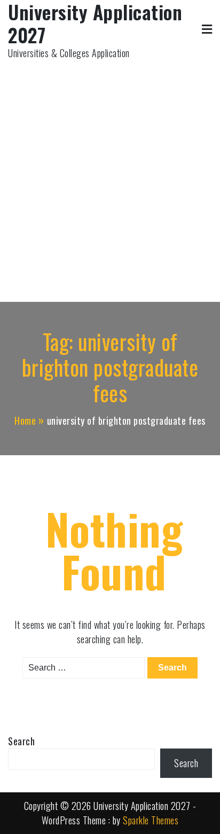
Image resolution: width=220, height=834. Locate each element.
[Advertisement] (110, 176)
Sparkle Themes (150, 820)
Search (21, 741)
